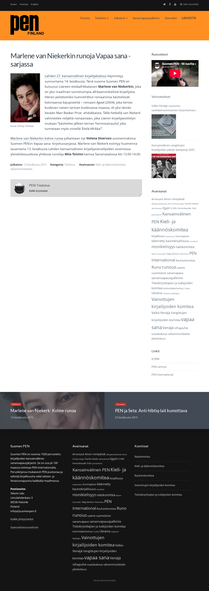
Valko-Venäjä (161, 313)
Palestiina (184, 253)
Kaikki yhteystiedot (21, 519)
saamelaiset (159, 273)
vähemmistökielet (21, 169)
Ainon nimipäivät (174, 199)
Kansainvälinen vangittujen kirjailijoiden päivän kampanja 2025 (173, 148)
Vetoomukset (161, 96)
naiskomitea (185, 247)
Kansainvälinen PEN (91, 469)
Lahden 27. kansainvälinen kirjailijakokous (76, 76)
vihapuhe (181, 328)
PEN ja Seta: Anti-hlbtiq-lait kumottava (151, 410)
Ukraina (157, 293)
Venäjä (168, 327)
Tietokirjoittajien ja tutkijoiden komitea (99, 526)
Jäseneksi (170, 18)
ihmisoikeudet (184, 208)
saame (181, 267)
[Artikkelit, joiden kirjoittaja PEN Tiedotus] (19, 189)
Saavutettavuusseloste (24, 527)
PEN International (162, 374)
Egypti (166, 208)
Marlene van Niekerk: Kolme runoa (43, 410)
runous (169, 267)
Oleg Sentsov (172, 253)
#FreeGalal (157, 199)
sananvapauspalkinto (167, 278)
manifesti (194, 241)
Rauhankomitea (185, 260)
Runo (156, 267)
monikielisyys (163, 246)
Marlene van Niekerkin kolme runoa (36, 138)
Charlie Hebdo (191, 203)
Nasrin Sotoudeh (159, 254)
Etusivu (85, 18)
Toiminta (100, 18)
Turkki (187, 288)
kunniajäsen (182, 236)
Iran (194, 208)
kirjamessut (170, 236)
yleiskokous (159, 338)
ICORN (174, 208)
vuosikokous (159, 334)
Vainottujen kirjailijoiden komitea (155, 485)
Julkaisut (119, 18)
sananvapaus (175, 273)
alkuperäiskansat (159, 203)
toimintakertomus (173, 288)
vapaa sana (96, 557)
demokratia (157, 208)
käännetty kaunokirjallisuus (170, 241)
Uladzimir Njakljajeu (171, 293)
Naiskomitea (142, 456)
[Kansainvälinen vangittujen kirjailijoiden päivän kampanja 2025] (164, 166)
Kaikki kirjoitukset (38, 190)
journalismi (157, 214)
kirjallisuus (158, 236)
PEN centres (159, 367)
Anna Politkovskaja (176, 204)
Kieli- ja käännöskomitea (110, 164)
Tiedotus (69, 164)
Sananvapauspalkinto (146, 18)
